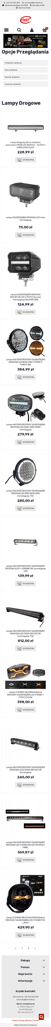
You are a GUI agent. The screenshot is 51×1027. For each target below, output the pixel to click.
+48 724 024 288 (13, 3)
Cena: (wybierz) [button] (11, 70)
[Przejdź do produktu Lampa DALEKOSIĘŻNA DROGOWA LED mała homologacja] (25, 194)
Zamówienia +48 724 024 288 (25, 997)
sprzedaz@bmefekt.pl (33, 3)
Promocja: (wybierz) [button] (13, 84)
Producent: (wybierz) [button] (13, 63)
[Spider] (25, 41)
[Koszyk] (44, 30)
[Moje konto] (32, 30)
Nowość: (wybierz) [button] (12, 77)
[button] (6, 30)
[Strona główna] (25, 20)
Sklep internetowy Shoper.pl (25, 1025)
